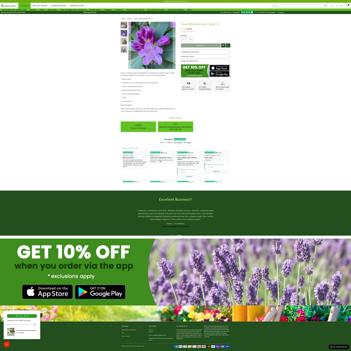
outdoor (24, 6)
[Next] (174, 45)
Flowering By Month (135, 10)
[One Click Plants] (8, 5)
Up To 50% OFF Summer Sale (14, 10)
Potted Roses (95, 10)
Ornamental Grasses (156, 10)
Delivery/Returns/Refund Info (129, 330)
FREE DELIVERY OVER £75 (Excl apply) (14, 12)
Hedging (108, 10)
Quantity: (184, 35)
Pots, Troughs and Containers (73, 10)
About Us (151, 330)
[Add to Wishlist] (228, 45)
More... (190, 10)
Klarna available (90, 12)
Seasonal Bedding (176, 10)
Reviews (151, 331)
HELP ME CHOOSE (40, 6)
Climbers (119, 10)
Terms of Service (125, 336)
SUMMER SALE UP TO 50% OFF (175, 1)
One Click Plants (130, 346)
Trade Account (77, 6)
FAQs (123, 333)
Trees (42, 10)
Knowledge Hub (58, 6)
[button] (339, 347)
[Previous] (129, 45)
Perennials (52, 10)
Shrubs (33, 10)
